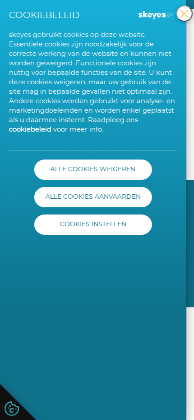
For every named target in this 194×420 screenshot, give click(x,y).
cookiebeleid (30, 129)
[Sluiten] (184, 13)
